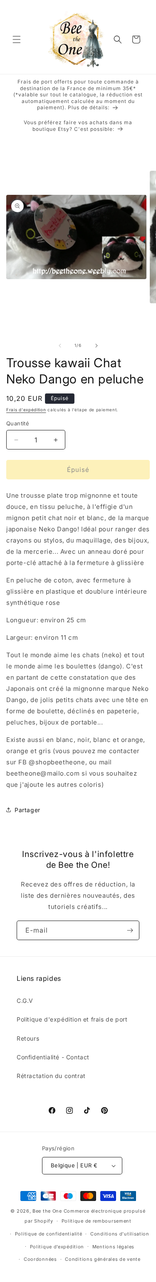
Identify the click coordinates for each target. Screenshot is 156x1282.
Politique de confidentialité (48, 1234)
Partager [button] (27, 809)
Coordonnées (40, 1259)
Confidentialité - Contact (53, 1057)
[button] (16, 39)
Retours (28, 1038)
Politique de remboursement (96, 1221)
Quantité (17, 423)
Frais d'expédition (26, 409)
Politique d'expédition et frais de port (72, 1019)
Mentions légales (113, 1247)
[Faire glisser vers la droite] (96, 345)
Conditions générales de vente (102, 1259)
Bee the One (47, 1211)
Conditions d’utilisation (119, 1234)
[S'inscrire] (130, 930)
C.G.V (25, 1000)
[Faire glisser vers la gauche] (60, 345)
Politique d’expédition (57, 1247)
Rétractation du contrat (51, 1075)
